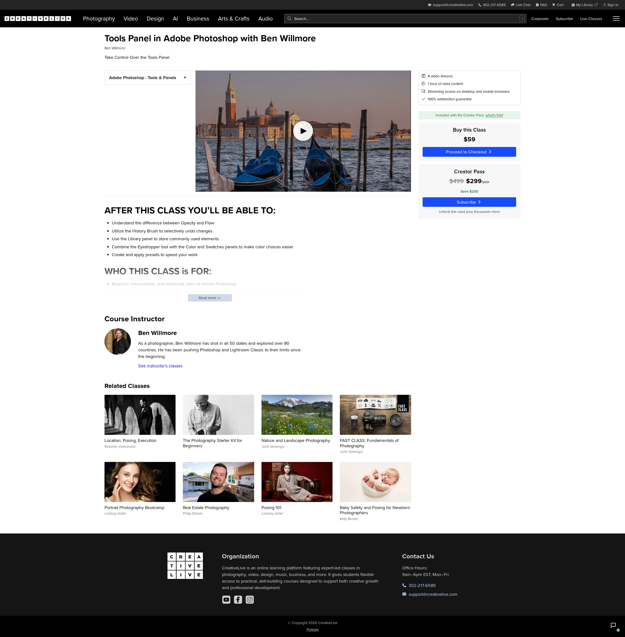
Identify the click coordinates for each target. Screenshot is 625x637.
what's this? (494, 115)
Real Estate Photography (206, 507)
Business (198, 18)
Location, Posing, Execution (130, 440)
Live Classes (591, 18)
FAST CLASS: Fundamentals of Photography (369, 443)
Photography (99, 18)
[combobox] (405, 18)
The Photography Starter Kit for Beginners (212, 443)
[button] (613, 625)
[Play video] (303, 131)
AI (175, 18)
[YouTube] (226, 599)
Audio (265, 18)
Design (155, 18)
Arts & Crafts (234, 18)
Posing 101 (271, 507)
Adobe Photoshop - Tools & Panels (142, 77)
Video (131, 18)
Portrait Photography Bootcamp (134, 507)
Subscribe (564, 18)
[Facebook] (238, 599)
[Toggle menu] (616, 18)
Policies (313, 629)
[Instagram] (249, 599)
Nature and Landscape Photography (295, 440)
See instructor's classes (160, 366)
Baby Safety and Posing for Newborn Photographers (375, 510)
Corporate (540, 18)
